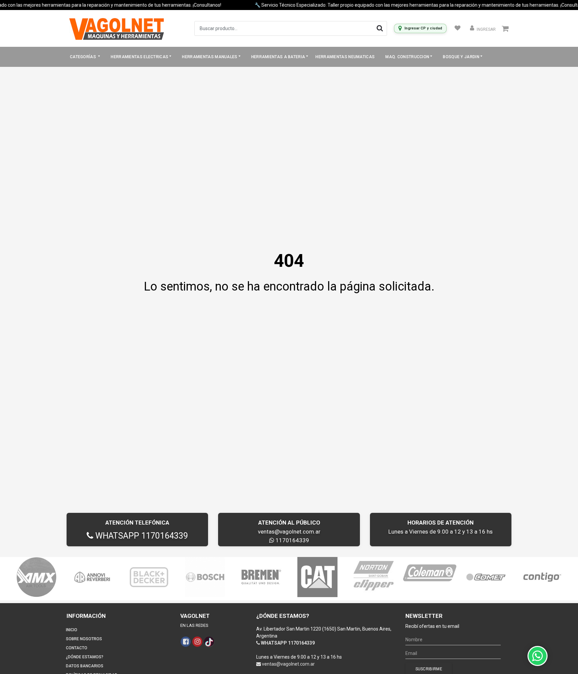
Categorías (83, 56)
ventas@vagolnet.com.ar (289, 531)
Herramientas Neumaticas (345, 56)
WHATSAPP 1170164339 (140, 536)
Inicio (71, 630)
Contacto (76, 648)
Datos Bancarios (84, 666)
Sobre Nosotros (84, 639)
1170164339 (291, 540)
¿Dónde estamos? (84, 657)
